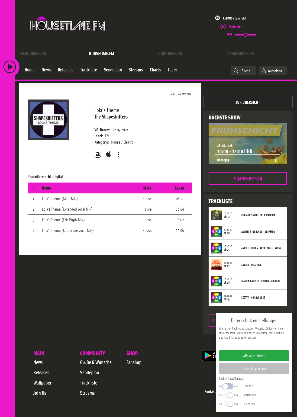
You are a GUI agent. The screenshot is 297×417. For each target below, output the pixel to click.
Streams (87, 393)
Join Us (39, 393)
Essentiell (248, 386)
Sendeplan (89, 372)
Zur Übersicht (248, 102)
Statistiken (249, 394)
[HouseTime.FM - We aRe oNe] (68, 35)
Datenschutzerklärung (262, 345)
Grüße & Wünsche (96, 362)
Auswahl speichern (254, 368)
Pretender (235, 26)
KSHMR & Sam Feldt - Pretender (258, 215)
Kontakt (210, 391)
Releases (41, 372)
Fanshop (134, 362)
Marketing (249, 403)
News (38, 362)
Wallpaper (42, 382)
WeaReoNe (185, 93)
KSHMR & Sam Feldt (234, 18)
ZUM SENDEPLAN (247, 178)
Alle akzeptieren (254, 355)
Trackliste (88, 382)
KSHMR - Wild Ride (251, 264)
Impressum (240, 345)
